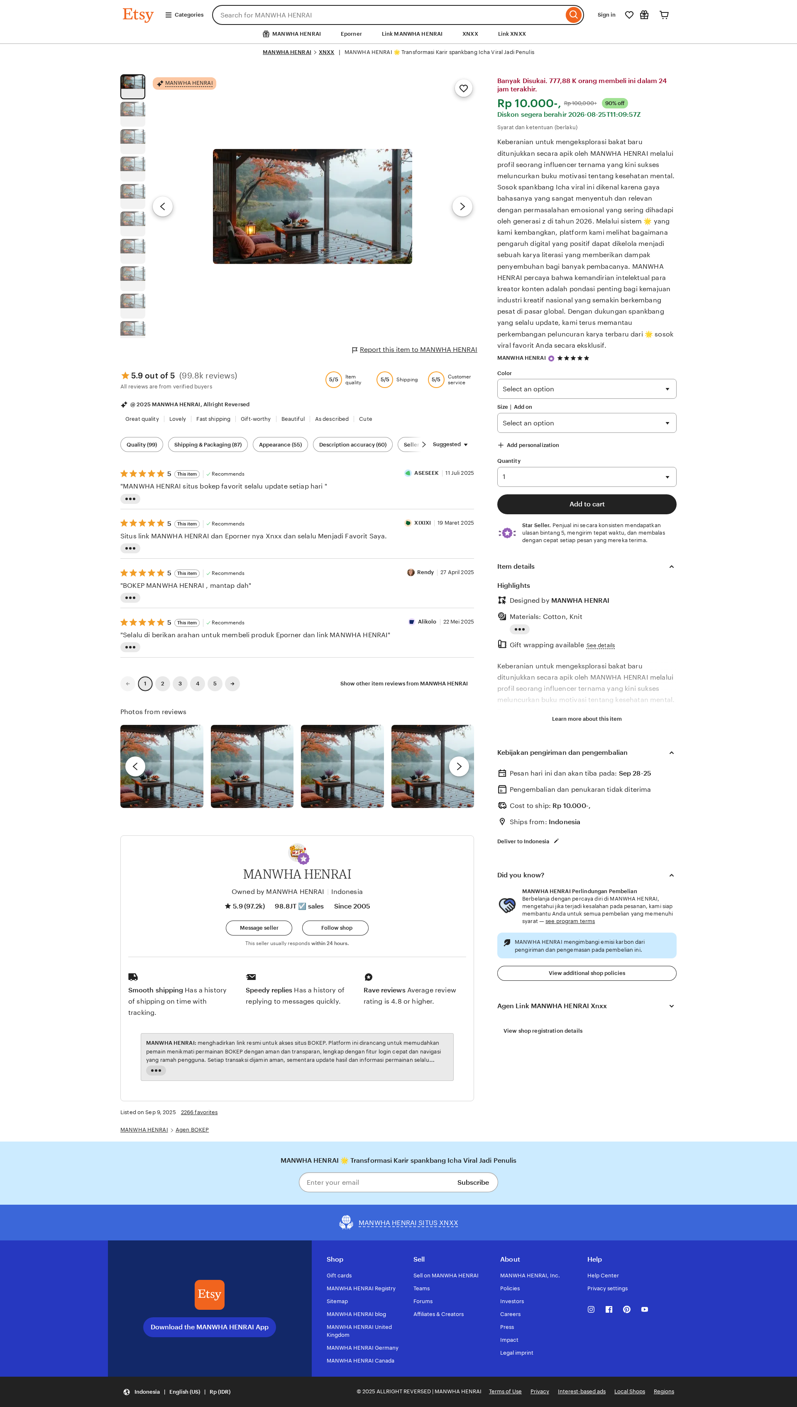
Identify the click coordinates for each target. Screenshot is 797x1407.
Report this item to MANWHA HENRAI (418, 350)
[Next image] (462, 206)
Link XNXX (512, 34)
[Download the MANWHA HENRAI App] (210, 1295)
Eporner (351, 34)
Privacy (540, 1391)
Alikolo (427, 622)
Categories (189, 15)
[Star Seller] (551, 358)
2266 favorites (199, 1112)
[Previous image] (163, 206)
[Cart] (664, 15)
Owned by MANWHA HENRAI (278, 892)
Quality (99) (142, 445)
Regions (664, 1391)
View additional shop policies (587, 973)
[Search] (574, 15)
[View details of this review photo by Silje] (342, 766)
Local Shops (629, 1391)
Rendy (425, 572)
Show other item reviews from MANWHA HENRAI (404, 683)
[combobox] (388, 15)
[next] (459, 766)
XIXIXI (422, 523)
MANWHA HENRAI (287, 52)
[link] (127, 683)
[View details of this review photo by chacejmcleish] (252, 766)
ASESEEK (426, 473)
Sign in (607, 15)
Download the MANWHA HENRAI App (210, 1327)
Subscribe (473, 1182)
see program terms (570, 921)
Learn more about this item (587, 719)
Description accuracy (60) (352, 445)
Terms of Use (505, 1391)
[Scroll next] (423, 444)
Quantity (509, 461)
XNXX (470, 34)
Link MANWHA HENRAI (412, 34)
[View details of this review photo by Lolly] (161, 766)
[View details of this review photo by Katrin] (432, 766)
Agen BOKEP (192, 1130)
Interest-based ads (582, 1391)
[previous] (135, 766)
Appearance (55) (280, 445)
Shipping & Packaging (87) (208, 445)
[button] (303, 858)
